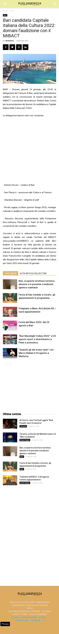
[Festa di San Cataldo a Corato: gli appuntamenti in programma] (10, 298)
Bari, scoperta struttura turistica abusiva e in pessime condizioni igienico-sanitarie (37, 284)
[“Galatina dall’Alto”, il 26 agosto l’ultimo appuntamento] (10, 480)
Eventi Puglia (24, 440)
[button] (55, 4)
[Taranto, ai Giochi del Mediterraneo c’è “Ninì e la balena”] (10, 437)
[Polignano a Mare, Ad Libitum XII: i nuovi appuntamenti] (10, 312)
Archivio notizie (29, 617)
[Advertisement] (29, 150)
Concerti (23, 426)
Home (5, 10)
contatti (16, 617)
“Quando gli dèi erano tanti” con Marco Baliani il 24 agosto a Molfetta (36, 353)
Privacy (42, 617)
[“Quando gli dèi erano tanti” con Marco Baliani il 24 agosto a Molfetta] (10, 353)
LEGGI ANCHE (10, 273)
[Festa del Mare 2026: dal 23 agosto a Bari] (10, 325)
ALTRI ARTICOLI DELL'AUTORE (33, 273)
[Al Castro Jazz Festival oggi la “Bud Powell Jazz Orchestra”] (10, 424)
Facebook (35, 620)
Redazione (10, 41)
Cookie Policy (22, 620)
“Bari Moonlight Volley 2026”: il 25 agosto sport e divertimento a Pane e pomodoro (37, 339)
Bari (12, 10)
